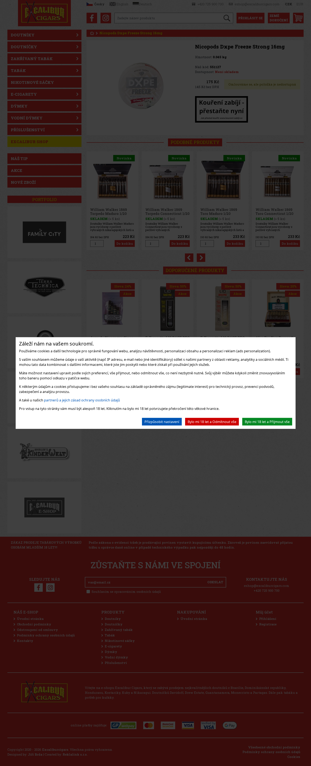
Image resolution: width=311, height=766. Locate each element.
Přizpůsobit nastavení (161, 421)
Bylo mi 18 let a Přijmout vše (267, 421)
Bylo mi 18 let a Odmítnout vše (212, 421)
